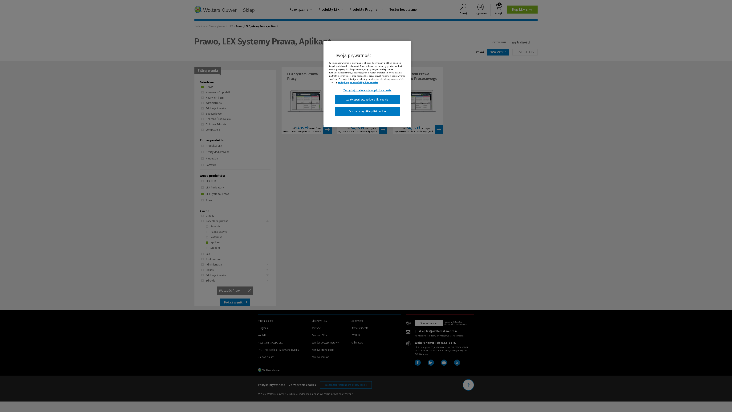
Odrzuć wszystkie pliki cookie (367, 111)
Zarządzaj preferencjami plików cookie (367, 90)
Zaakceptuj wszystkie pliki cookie (367, 99)
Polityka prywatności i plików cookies (358, 82)
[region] (367, 84)
